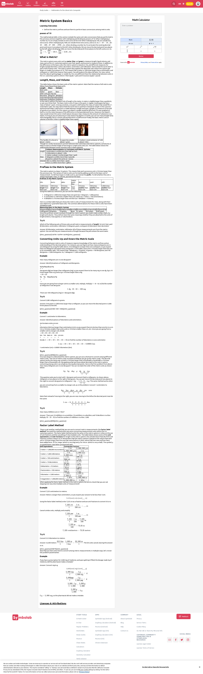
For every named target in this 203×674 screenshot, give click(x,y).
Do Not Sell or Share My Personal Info (149, 631)
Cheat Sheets (80, 643)
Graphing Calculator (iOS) (104, 635)
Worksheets (80, 631)
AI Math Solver (81, 619)
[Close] (199, 667)
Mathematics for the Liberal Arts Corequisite (65, 10)
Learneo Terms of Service (145, 648)
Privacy (139, 619)
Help (122, 627)
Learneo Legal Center (144, 644)
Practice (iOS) (99, 639)
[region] (101, 667)
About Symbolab (126, 619)
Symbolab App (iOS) (102, 631)
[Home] (22, 620)
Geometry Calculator (83, 655)
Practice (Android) (101, 627)
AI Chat (78, 623)
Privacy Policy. (84, 672)
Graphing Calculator (83, 651)
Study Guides (44, 10)
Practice (79, 639)
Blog (122, 623)
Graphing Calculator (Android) (105, 623)
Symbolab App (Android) (103, 619)
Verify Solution (81, 659)
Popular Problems (82, 627)
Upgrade (190, 4)
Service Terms (141, 623)
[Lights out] (183, 4)
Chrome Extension (101, 643)
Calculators (80, 647)
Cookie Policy (141, 627)
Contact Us (124, 631)
